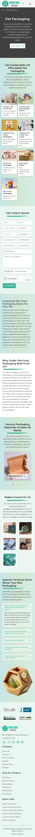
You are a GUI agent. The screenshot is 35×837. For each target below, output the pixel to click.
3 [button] (19, 483)
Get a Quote (16, 46)
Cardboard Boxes (16, 476)
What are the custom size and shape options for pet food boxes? (16, 607)
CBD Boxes (6, 777)
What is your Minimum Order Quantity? (15, 648)
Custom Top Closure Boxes (12, 810)
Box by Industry (8, 758)
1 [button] (13, 483)
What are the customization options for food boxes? (15, 632)
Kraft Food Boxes (8, 820)
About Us (5, 751)
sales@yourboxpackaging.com (15, 509)
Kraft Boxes (6, 787)
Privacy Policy (7, 764)
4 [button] (22, 483)
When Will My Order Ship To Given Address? (15, 657)
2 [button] (16, 483)
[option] (17, 466)
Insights (5, 761)
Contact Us (6, 754)
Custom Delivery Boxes (11, 817)
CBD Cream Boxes (9, 804)
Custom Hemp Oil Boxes (11, 807)
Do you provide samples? (14, 640)
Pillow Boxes (7, 791)
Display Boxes (7, 784)
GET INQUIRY (9, 286)
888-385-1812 (10, 738)
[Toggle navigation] (30, 4)
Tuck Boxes (6, 794)
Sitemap (5, 767)
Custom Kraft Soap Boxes (12, 814)
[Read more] (10, 728)
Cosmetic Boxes (8, 781)
